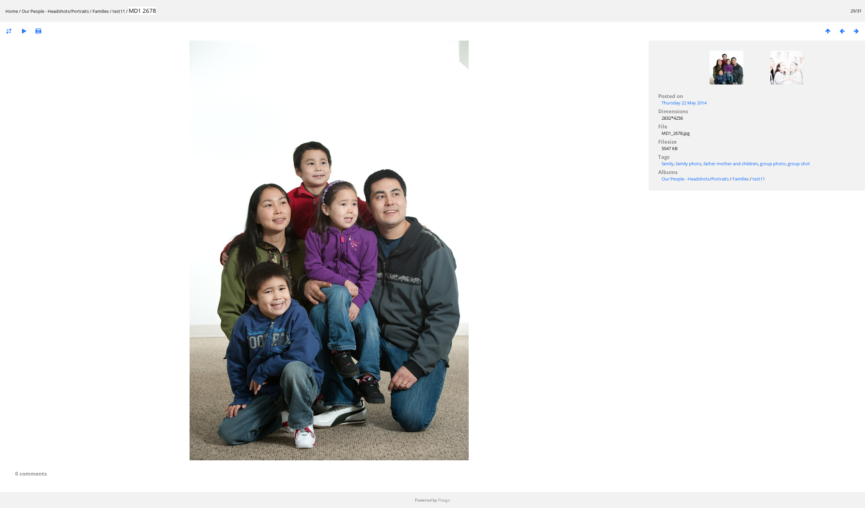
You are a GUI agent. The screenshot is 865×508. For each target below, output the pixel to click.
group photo (773, 164)
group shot (799, 164)
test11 (119, 11)
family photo (688, 164)
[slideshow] (24, 31)
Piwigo (444, 500)
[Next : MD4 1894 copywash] (856, 31)
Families (101, 11)
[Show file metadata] (38, 31)
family (668, 164)
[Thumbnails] (828, 31)
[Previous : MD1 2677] (842, 31)
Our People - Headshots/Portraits (55, 11)
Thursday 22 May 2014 (684, 103)
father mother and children (730, 164)
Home (11, 11)
